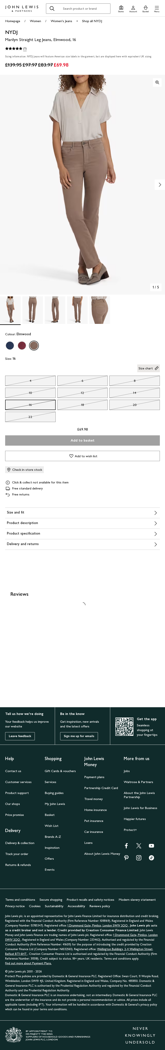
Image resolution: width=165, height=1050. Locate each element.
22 (18, 418)
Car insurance (93, 832)
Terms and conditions (20, 900)
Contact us (13, 771)
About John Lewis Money (102, 854)
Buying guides (54, 793)
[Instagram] (138, 859)
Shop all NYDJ (92, 21)
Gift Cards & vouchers (60, 771)
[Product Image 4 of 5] (77, 310)
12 (70, 394)
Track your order (16, 854)
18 (70, 406)
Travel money (93, 799)
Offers (49, 858)
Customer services (18, 782)
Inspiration (52, 848)
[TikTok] (151, 859)
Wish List (51, 826)
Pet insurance (93, 821)
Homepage (12, 21)
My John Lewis (55, 804)
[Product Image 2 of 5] (32, 310)
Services (50, 782)
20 (122, 406)
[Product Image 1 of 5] (10, 310)
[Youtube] (151, 847)
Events (50, 869)
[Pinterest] (126, 859)
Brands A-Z (53, 837)
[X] (138, 847)
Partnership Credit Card (101, 788)
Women (35, 21)
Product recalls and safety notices (90, 900)
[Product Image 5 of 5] (99, 310)
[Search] (52, 8)
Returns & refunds (18, 865)
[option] (10, 345)
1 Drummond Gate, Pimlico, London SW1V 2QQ (97, 925)
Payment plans (94, 777)
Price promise (14, 815)
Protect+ (130, 830)
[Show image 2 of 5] (160, 185)
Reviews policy (99, 906)
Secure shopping (51, 900)
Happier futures (135, 819)
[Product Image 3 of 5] (55, 310)
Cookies (35, 906)
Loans (88, 843)
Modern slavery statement (137, 900)
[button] (156, 8)
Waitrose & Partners (138, 782)
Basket (50, 815)
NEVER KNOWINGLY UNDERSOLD (140, 1035)
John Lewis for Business (140, 808)
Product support (17, 793)
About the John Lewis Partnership (139, 795)
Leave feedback (20, 736)
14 (122, 394)
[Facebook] (126, 847)
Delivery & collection (19, 843)
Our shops (12, 804)
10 (18, 394)
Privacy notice (15, 906)
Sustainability (54, 906)
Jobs (127, 771)
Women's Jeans (61, 21)
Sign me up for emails (79, 736)
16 (18, 406)
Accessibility (76, 906)
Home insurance (95, 810)
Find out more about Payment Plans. (28, 963)
